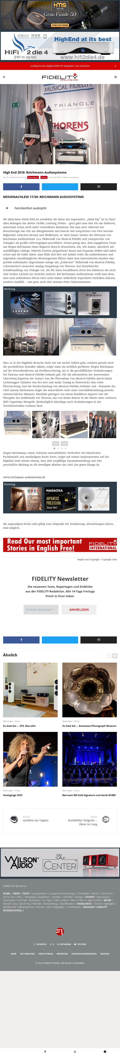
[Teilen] (21, 186)
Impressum (62, 953)
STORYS (89, 897)
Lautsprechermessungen (62, 893)
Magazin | (90, 907)
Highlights (84, 903)
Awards (40, 907)
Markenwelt (9, 907)
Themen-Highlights (104, 903)
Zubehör (68, 897)
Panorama (8, 900)
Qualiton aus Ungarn (35, 819)
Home (6, 893)
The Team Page (27, 953)
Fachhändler (74, 907)
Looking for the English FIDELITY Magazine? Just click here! (60, 66)
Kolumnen (34, 900)
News (16, 893)
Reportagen (33, 177)
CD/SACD (106, 893)
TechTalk (22, 900)
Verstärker (84, 893)
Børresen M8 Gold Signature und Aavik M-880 (89, 795)
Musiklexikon (67, 903)
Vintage (79, 897)
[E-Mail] (98, 186)
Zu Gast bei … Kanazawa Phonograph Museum (89, 725)
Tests (26, 893)
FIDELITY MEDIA (45, 953)
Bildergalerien (26, 907)
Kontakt (104, 953)
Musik (107, 900)
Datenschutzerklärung (84, 953)
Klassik (7, 903)
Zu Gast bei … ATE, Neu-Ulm (19, 725)
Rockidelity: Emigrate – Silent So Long (82, 821)
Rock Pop (25, 903)
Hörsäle (37, 903)
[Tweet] (60, 186)
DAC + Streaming (26, 897)
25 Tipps (47, 900)
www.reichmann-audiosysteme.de (24, 477)
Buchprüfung (50, 903)
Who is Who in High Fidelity (86, 900)
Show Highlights (55, 907)
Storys (44, 177)
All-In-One (9, 897)
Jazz (15, 903)
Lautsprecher (39, 893)
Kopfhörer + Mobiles (49, 897)
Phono (95, 893)
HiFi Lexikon (61, 900)
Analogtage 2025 (12, 795)
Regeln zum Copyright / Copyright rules (97, 559)
